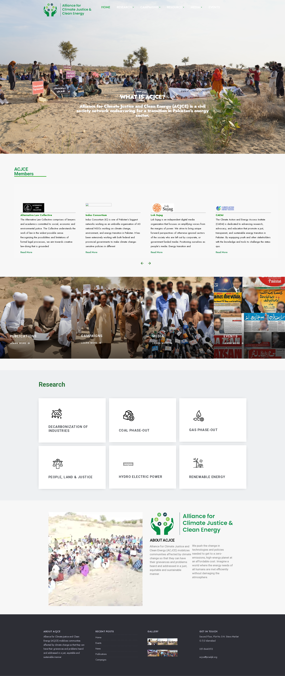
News (98, 648)
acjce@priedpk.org (208, 657)
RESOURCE (174, 7)
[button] (142, 263)
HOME (105, 7)
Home (98, 637)
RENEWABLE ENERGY (207, 477)
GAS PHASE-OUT (203, 430)
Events (98, 643)
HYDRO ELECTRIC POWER (140, 477)
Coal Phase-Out (134, 430)
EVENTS (214, 7)
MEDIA (195, 7)
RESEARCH (124, 7)
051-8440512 (206, 649)
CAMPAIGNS (149, 7)
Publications (101, 654)
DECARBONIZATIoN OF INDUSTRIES (68, 429)
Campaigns (100, 659)
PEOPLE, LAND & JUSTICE (70, 477)
